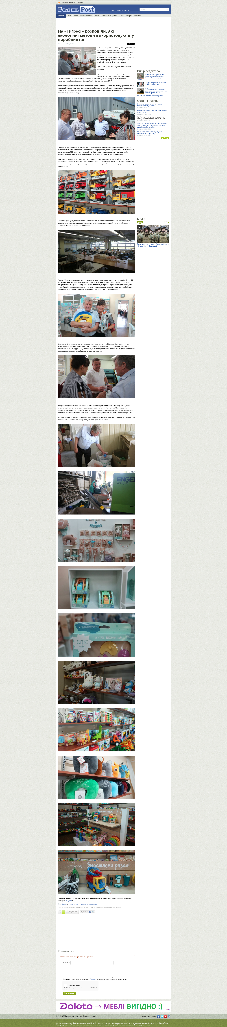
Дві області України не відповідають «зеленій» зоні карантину (150, 132)
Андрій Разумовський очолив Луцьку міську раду (155, 83)
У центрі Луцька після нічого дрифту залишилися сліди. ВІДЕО (150, 105)
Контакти (80, 3)
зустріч (76, 904)
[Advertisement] (96, 22)
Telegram (68, 901)
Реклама (72, 3)
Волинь (64, 904)
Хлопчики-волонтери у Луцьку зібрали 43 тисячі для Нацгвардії (152, 245)
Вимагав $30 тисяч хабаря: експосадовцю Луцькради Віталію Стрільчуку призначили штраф (152, 77)
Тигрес (70, 904)
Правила (65, 3)
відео (140, 222)
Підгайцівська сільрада (88, 904)
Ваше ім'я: (66, 963)
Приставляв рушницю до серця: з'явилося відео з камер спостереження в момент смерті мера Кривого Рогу (152, 125)
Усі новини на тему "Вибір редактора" (150, 96)
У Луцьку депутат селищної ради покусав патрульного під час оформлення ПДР (156, 91)
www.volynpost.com (104, 1023)
